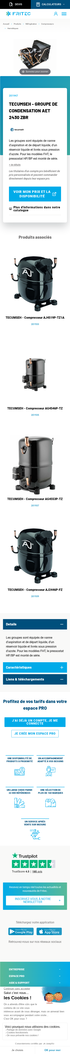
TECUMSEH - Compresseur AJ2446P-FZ (35, 590)
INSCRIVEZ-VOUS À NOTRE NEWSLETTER (33, 900)
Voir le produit (37, 330)
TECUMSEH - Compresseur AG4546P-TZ (35, 408)
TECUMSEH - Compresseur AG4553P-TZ (35, 499)
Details (11, 624)
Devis (18, 4)
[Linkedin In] (30, 949)
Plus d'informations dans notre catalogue (36, 209)
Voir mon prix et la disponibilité (32, 194)
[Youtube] (40, 949)
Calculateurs (51, 4)
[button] (56, 14)
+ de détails (15, 165)
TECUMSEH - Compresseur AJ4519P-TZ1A (35, 317)
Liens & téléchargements (25, 679)
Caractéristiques (19, 667)
